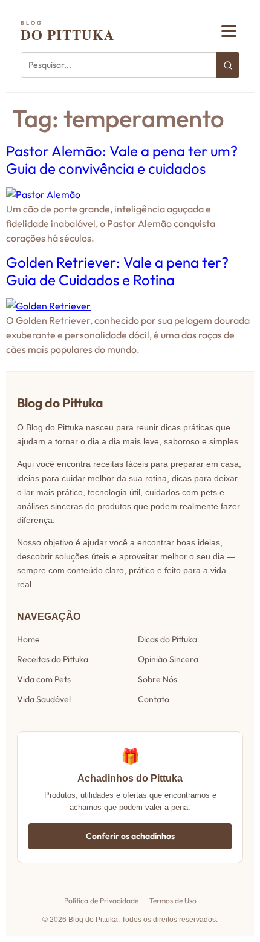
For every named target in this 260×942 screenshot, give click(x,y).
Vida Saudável (44, 699)
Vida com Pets (44, 679)
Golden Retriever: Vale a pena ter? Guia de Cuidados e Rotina (117, 271)
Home (28, 639)
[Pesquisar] (227, 65)
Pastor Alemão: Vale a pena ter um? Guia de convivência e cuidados (122, 159)
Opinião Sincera (168, 659)
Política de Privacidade (101, 900)
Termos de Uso (173, 900)
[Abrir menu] (228, 31)
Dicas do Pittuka (167, 639)
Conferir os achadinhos (130, 836)
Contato (153, 699)
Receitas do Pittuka (52, 659)
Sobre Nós (157, 679)
